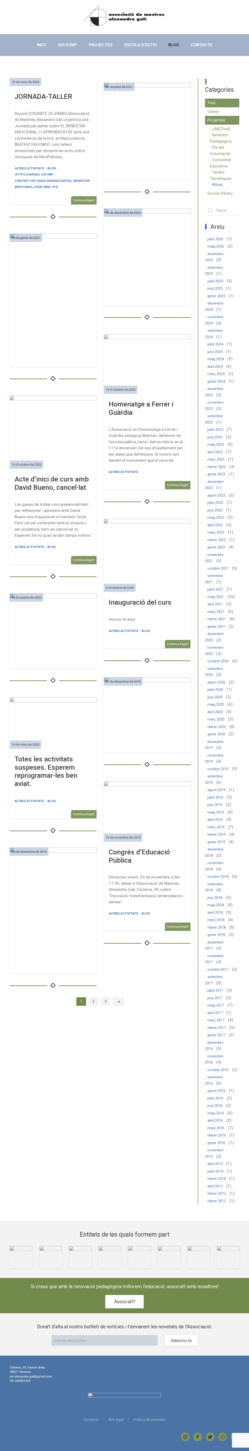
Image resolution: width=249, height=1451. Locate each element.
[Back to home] (124, 16)
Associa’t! (124, 1301)
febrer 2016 (216, 1135)
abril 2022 (215, 525)
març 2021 (215, 612)
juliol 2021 (215, 589)
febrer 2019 (216, 834)
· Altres (216, 184)
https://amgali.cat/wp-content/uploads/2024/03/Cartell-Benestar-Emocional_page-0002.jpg (53, 181)
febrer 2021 (216, 619)
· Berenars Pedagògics (221, 138)
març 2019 (215, 827)
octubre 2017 (218, 969)
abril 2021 (215, 604)
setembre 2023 (214, 419)
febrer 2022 (216, 540)
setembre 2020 (214, 671)
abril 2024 (215, 366)
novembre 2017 (214, 959)
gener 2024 (216, 381)
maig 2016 (215, 1113)
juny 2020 (214, 697)
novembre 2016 (214, 1059)
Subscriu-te (181, 1340)
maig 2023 (215, 444)
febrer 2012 (216, 1201)
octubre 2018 (218, 876)
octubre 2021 (218, 568)
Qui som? (67, 44)
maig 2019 (215, 812)
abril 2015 (215, 1164)
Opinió (213, 111)
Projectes (101, 44)
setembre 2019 (214, 779)
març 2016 (215, 1128)
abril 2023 (215, 452)
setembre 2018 (214, 887)
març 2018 (215, 920)
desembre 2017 (214, 945)
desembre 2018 (214, 852)
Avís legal (116, 1419)
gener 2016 (216, 1143)
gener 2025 (216, 296)
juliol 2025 (215, 281)
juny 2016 (214, 1105)
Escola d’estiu (140, 44)
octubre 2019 (218, 769)
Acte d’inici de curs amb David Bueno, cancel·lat (52, 483)
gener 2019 (216, 842)
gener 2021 (216, 626)
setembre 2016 (214, 1080)
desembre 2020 (214, 637)
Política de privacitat (149, 1419)
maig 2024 (215, 359)
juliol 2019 (215, 797)
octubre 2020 (218, 661)
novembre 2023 (214, 405)
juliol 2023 (215, 429)
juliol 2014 (215, 1171)
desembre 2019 (214, 744)
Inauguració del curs (140, 602)
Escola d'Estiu (220, 193)
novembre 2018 (214, 866)
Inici (41, 44)
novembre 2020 (214, 650)
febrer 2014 (216, 1178)
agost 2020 (216, 682)
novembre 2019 (214, 758)
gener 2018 (216, 935)
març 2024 (215, 374)
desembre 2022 (214, 485)
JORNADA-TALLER (43, 96)
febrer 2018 (216, 927)
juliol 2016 (215, 1098)
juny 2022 (214, 510)
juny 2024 (214, 352)
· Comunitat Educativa (220, 162)
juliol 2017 (215, 990)
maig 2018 (215, 905)
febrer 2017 (216, 1028)
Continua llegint (84, 200)
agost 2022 (216, 495)
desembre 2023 (214, 392)
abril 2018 (215, 912)
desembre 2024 (214, 306)
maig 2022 (215, 517)
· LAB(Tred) (220, 128)
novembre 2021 (214, 558)
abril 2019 (215, 819)
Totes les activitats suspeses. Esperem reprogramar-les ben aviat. (46, 771)
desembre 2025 (214, 257)
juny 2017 (214, 998)
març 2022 (215, 532)
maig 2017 (215, 1005)
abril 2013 (215, 1186)
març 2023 (215, 459)
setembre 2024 (214, 333)
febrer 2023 (216, 467)
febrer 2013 (216, 1193)
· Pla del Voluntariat (220, 150)
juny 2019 (214, 805)
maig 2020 (215, 704)
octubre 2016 (218, 1070)
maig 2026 (215, 246)
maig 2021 (215, 597)
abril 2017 (215, 1013)
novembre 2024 (214, 320)
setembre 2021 (214, 578)
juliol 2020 (215, 689)
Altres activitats (29, 168)
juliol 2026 (215, 239)
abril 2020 (215, 712)
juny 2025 (214, 288)
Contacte (202, 44)
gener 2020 (216, 734)
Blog (173, 44)
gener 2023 (216, 474)
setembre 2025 (214, 270)
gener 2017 (216, 1035)
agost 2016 (216, 1091)
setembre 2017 (214, 980)
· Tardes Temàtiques (220, 175)
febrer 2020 (216, 727)
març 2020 (215, 719)
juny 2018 (214, 898)
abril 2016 (215, 1120)
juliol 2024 (215, 344)
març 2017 (215, 1020)
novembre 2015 (214, 1153)
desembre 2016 (214, 1045)
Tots (211, 102)
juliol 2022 (215, 502)
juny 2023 (214, 437)
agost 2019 (216, 790)
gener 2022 (216, 547)
